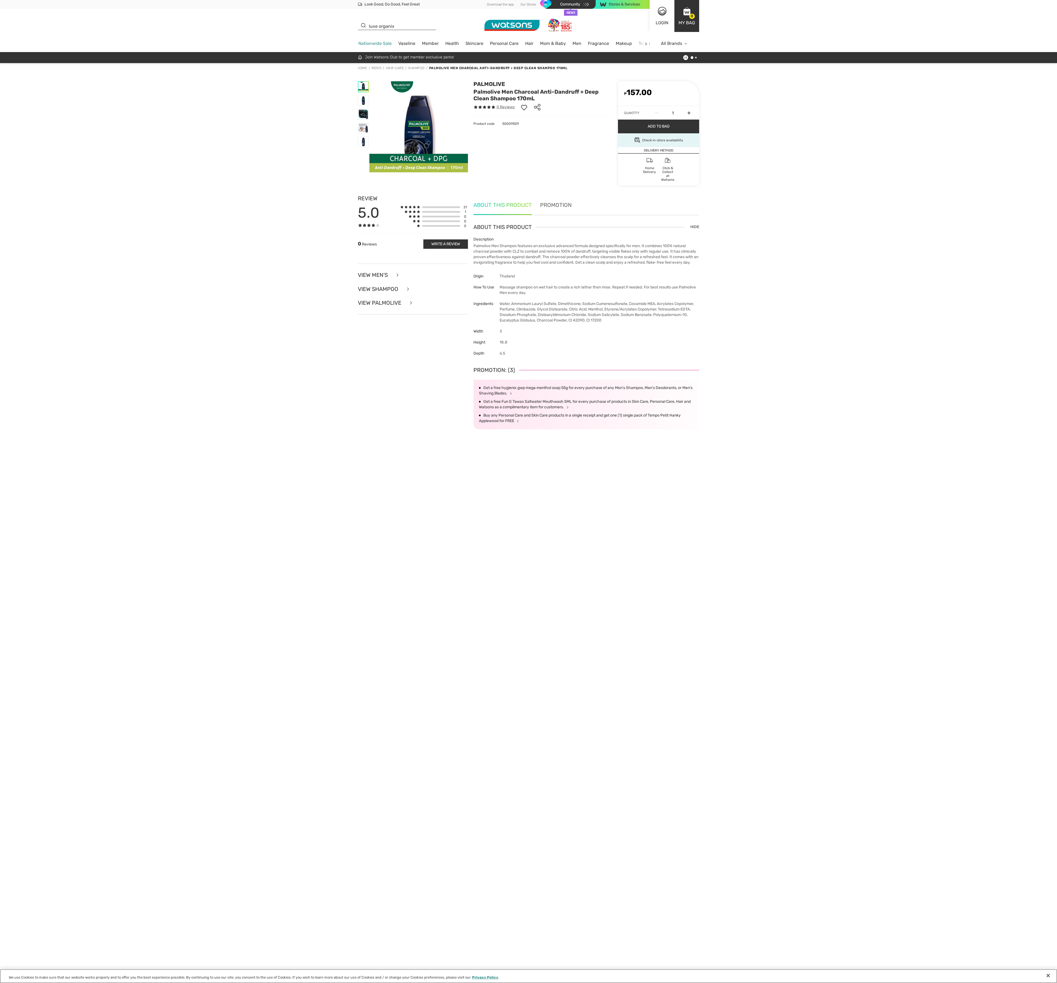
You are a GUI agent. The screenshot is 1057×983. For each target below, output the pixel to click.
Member (430, 43)
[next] (645, 43)
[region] (528, 976)
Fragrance (598, 43)
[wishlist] (524, 107)
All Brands (671, 43)
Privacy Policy (485, 977)
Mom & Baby (553, 43)
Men (577, 43)
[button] (686, 16)
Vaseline (406, 43)
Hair (529, 43)
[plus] (689, 113)
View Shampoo (379, 289)
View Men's (373, 275)
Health (452, 43)
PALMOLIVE (489, 84)
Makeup (624, 43)
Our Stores (528, 4)
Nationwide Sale (375, 43)
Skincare (474, 43)
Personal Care (504, 43)
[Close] (1048, 976)
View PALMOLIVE (380, 303)
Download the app (500, 4)
